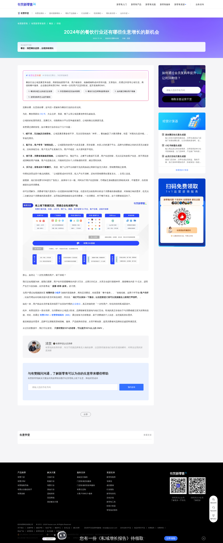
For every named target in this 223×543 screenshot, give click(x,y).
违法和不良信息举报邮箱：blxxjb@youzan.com (100, 528)
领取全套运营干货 (181, 99)
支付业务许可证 (125, 528)
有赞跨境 (160, 528)
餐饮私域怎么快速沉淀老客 (41, 91)
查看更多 (148, 435)
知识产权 (48, 528)
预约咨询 (131, 387)
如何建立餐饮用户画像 (126, 91)
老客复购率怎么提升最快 (40, 97)
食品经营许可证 (139, 528)
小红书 (42, 114)
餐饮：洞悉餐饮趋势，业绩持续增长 (37, 48)
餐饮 (51, 23)
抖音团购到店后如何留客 (70, 91)
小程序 (57, 292)
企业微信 (76, 304)
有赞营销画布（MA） (61, 315)
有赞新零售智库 (38, 23)
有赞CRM (44, 315)
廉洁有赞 (76, 528)
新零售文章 (40, 531)
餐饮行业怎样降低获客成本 (98, 91)
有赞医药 (151, 528)
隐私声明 (39, 528)
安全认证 (67, 528)
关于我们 (21, 528)
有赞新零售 (23, 23)
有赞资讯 (30, 531)
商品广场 (21, 531)
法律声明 (30, 528)
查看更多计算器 (182, 170)
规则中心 (58, 528)
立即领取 (171, 538)
